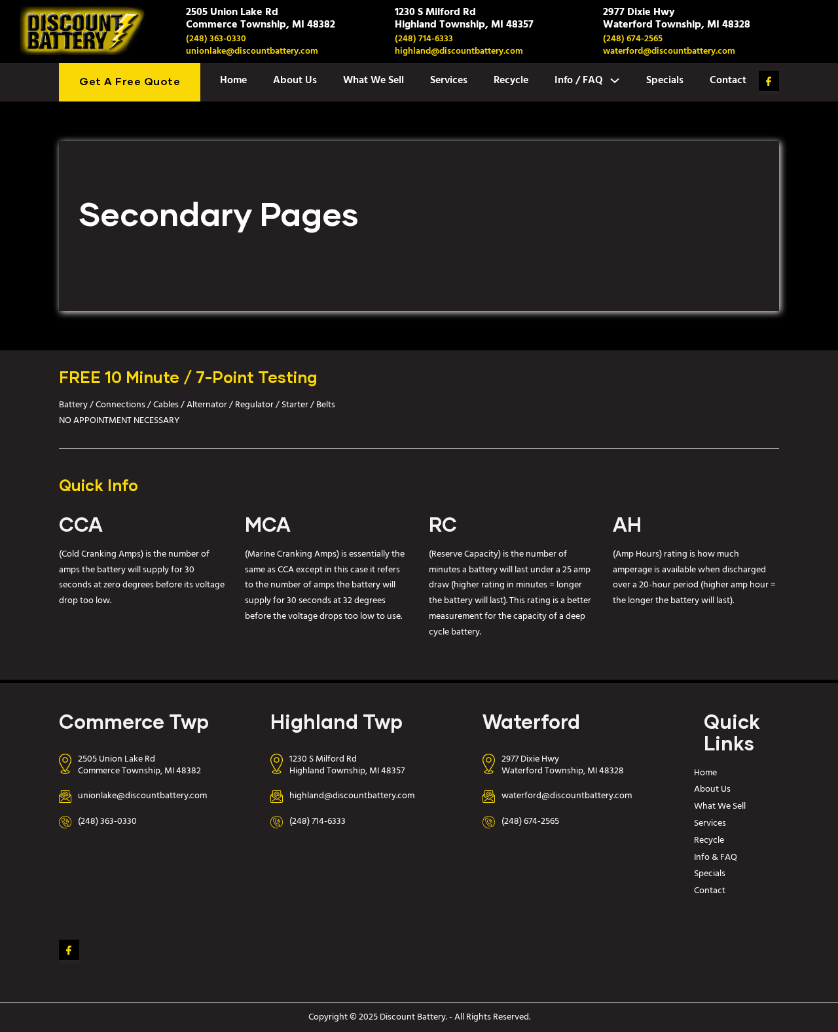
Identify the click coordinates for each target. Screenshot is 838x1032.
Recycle (511, 80)
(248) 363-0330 (216, 38)
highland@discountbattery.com (459, 51)
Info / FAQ (579, 80)
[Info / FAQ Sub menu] (615, 80)
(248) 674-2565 (633, 38)
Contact (728, 80)
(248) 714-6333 (424, 38)
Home (233, 80)
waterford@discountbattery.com (669, 51)
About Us (295, 80)
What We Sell (373, 80)
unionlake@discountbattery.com (252, 51)
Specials (664, 80)
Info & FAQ (715, 857)
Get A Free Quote (129, 82)
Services (448, 80)
